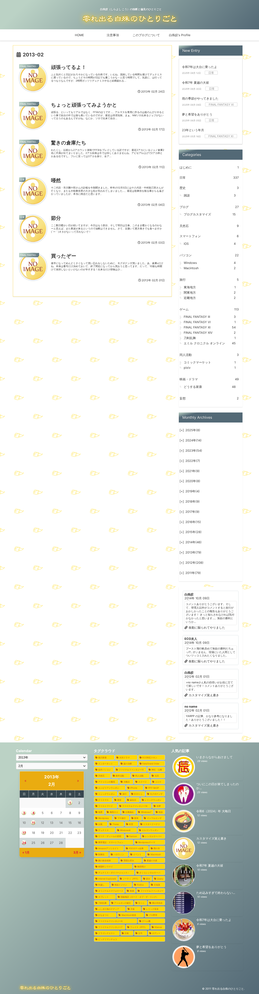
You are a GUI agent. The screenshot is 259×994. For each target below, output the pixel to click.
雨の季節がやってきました (200, 98)
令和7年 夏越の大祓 (195, 82)
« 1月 (26, 852)
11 (33, 823)
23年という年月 (193, 130)
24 (24, 843)
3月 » (77, 852)
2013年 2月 (51, 780)
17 (24, 833)
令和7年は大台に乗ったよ (199, 67)
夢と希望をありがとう (197, 114)
